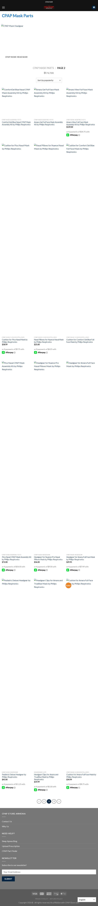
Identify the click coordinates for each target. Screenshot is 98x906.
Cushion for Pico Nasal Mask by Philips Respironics (14, 341)
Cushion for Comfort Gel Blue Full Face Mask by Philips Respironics (80, 341)
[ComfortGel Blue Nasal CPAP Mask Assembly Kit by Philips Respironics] (17, 103)
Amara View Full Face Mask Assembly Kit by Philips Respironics (80, 123)
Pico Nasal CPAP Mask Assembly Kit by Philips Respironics (16, 558)
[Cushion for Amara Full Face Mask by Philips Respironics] (81, 674)
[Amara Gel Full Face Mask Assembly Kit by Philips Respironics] (49, 103)
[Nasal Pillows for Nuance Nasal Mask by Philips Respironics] (49, 239)
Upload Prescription (11, 846)
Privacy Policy (41, 899)
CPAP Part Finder (9, 851)
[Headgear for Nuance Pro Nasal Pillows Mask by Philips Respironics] (49, 457)
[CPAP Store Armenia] (49, 7)
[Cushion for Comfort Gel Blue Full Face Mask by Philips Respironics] (81, 239)
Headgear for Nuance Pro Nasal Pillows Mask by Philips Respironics (48, 558)
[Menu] (3, 7)
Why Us (5, 826)
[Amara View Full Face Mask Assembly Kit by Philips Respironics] (81, 103)
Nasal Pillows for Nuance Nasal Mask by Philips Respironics (49, 341)
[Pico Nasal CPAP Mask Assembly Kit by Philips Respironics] (17, 457)
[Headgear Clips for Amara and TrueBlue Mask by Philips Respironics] (49, 674)
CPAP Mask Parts (43, 68)
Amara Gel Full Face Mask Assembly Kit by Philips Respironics (48, 123)
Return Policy (56, 899)
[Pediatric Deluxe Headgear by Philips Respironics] (17, 674)
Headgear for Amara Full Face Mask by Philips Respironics (80, 558)
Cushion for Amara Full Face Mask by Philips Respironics (81, 775)
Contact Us (7, 821)
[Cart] (94, 7)
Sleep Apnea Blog (9, 841)
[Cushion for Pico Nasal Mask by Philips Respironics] (17, 239)
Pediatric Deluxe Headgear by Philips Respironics (14, 775)
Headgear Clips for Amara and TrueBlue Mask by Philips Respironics (46, 776)
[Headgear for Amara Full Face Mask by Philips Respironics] (81, 457)
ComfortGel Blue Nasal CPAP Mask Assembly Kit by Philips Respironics (16, 123)
